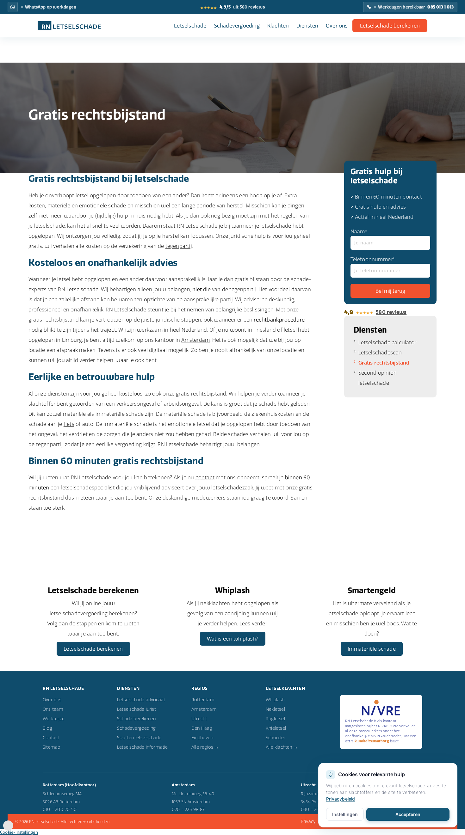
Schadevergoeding (237, 25)
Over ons (337, 25)
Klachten (278, 25)
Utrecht (199, 718)
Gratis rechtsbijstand (384, 362)
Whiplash (275, 700)
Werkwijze (54, 718)
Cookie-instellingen (19, 832)
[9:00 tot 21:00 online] (8, 829)
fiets (69, 424)
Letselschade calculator (387, 342)
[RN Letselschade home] (69, 25)
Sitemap (51, 747)
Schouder (276, 737)
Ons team (53, 709)
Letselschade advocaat (141, 700)
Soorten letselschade (139, 737)
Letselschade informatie (142, 747)
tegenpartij (178, 246)
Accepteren (407, 814)
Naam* (359, 231)
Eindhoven (202, 737)
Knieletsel (276, 728)
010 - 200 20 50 (60, 809)
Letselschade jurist (136, 709)
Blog (47, 728)
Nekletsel (275, 709)
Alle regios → (205, 747)
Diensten (307, 25)
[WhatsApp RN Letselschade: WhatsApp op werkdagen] (13, 7)
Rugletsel (275, 718)
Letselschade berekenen (390, 25)
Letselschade (190, 25)
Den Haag (201, 728)
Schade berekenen (136, 718)
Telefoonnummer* (372, 259)
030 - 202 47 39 (318, 809)
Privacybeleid (340, 798)
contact (204, 477)
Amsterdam (195, 340)
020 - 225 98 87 (188, 809)
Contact (51, 737)
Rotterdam (202, 700)
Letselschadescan (380, 352)
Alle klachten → (282, 747)
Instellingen (345, 814)
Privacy (308, 821)
